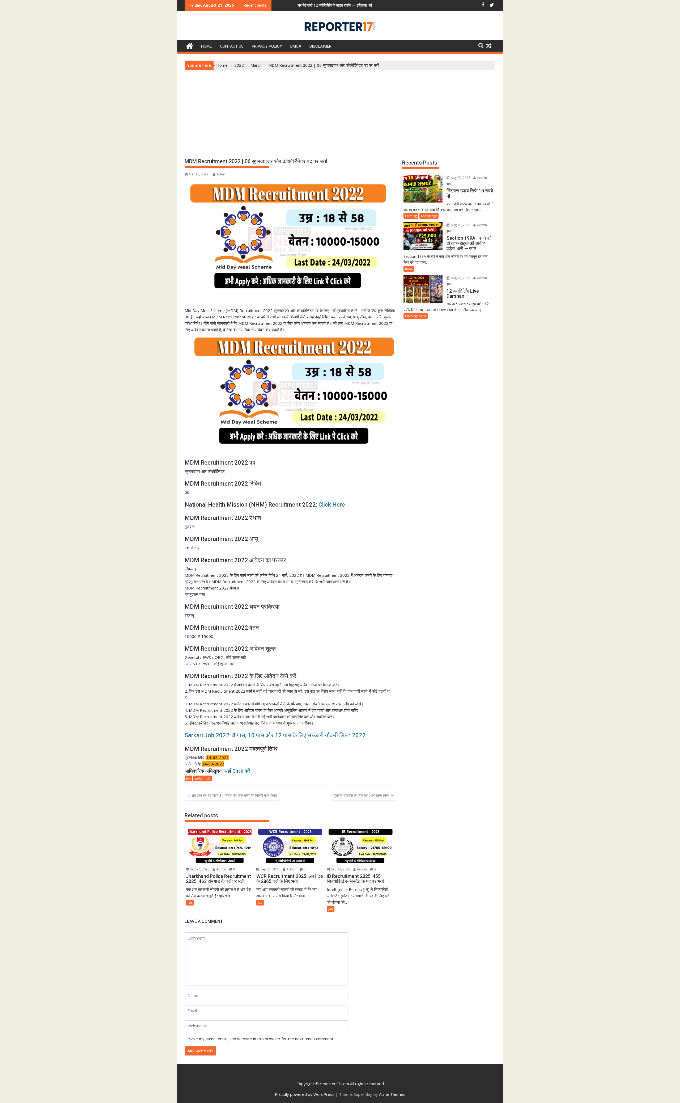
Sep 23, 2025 (270, 869)
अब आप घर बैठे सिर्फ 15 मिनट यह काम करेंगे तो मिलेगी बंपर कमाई (234, 795)
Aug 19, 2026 (460, 225)
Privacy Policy (267, 46)
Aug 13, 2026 (460, 278)
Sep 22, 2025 (340, 869)
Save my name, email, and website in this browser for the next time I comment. (261, 1038)
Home (206, 46)
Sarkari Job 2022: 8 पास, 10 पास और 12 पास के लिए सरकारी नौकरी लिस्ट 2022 (275, 735)
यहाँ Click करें (237, 771)
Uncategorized (415, 316)
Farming (411, 216)
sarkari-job (202, 778)
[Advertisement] (340, 110)
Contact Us (232, 46)
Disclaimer (320, 46)
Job (188, 778)
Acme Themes (392, 1094)
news (409, 269)
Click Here (331, 504)
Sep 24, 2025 (199, 869)
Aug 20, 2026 (460, 177)
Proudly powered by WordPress (304, 1094)
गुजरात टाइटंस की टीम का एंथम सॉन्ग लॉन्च (361, 795)
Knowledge (429, 216)
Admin (222, 174)
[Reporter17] (190, 45)
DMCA (295, 46)
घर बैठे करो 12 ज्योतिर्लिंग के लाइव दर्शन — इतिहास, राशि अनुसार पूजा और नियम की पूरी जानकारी (315, 5)
